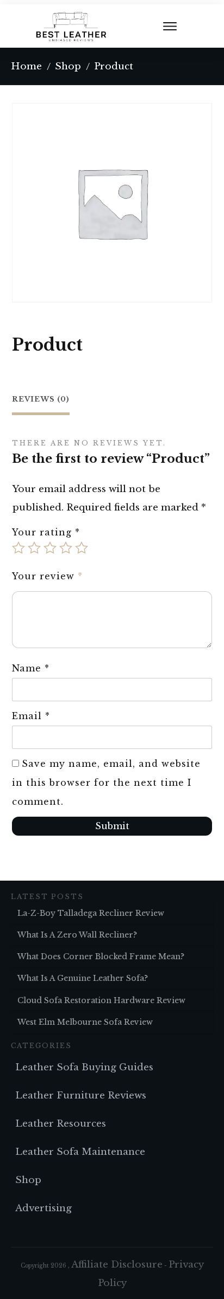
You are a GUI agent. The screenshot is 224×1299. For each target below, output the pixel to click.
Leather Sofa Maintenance (80, 1152)
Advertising (43, 1208)
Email (31, 715)
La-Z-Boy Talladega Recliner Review (90, 913)
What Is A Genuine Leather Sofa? (82, 978)
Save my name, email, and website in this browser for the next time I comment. (106, 782)
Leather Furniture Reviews (80, 1095)
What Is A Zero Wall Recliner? (77, 935)
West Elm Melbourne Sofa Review (85, 1022)
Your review (47, 576)
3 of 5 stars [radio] (50, 547)
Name (30, 668)
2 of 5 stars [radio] (34, 547)
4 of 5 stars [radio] (65, 547)
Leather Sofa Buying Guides (84, 1067)
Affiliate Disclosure (117, 1264)
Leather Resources (60, 1123)
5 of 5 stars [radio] (81, 547)
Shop (28, 1180)
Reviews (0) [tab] (41, 399)
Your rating (46, 532)
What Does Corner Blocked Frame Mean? (100, 956)
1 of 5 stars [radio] (18, 547)
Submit (112, 825)
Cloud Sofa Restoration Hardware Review (101, 1000)
